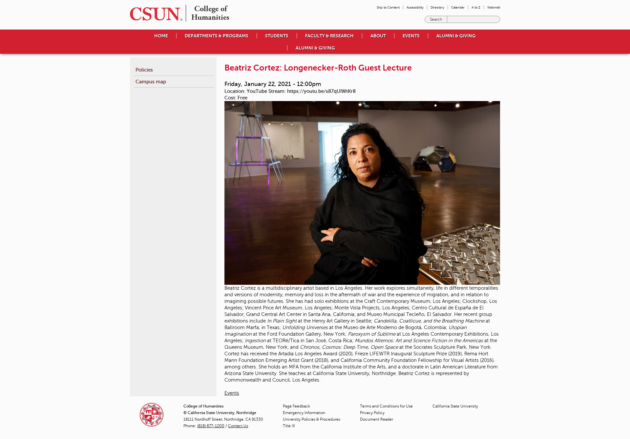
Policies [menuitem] (144, 70)
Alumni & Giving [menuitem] (456, 35)
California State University (455, 406)
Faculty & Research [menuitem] (329, 35)
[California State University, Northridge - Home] (154, 14)
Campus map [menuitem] (151, 81)
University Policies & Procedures (311, 419)
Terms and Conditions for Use (386, 406)
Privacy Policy (372, 412)
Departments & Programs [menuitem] (216, 35)
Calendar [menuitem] (458, 7)
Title (289, 426)
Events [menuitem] (411, 35)
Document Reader (376, 419)
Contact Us (238, 426)
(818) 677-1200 (210, 426)
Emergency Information (304, 412)
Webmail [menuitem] (493, 7)
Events (231, 393)
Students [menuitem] (276, 35)
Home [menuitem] (161, 35)
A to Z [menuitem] (476, 7)
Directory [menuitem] (437, 7)
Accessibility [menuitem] (415, 7)
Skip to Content (388, 7)
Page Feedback (296, 406)
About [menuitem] (378, 35)
